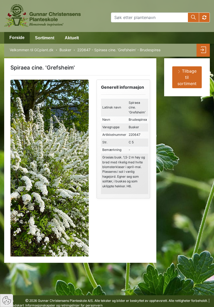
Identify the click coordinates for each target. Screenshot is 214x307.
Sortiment (44, 38)
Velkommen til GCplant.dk (32, 50)
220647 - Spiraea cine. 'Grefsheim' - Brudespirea (118, 50)
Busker (65, 50)
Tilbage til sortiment (187, 77)
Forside (17, 37)
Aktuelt (72, 38)
